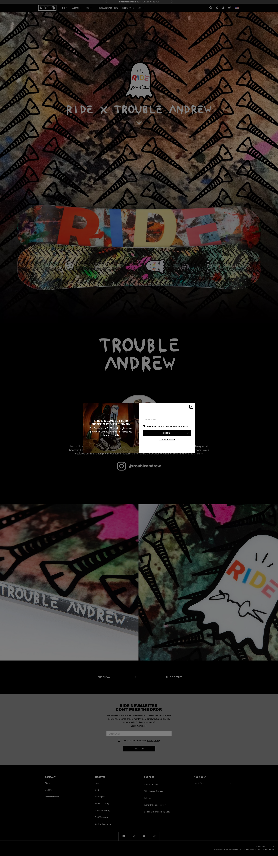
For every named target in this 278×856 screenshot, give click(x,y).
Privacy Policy (182, 426)
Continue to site (167, 439)
